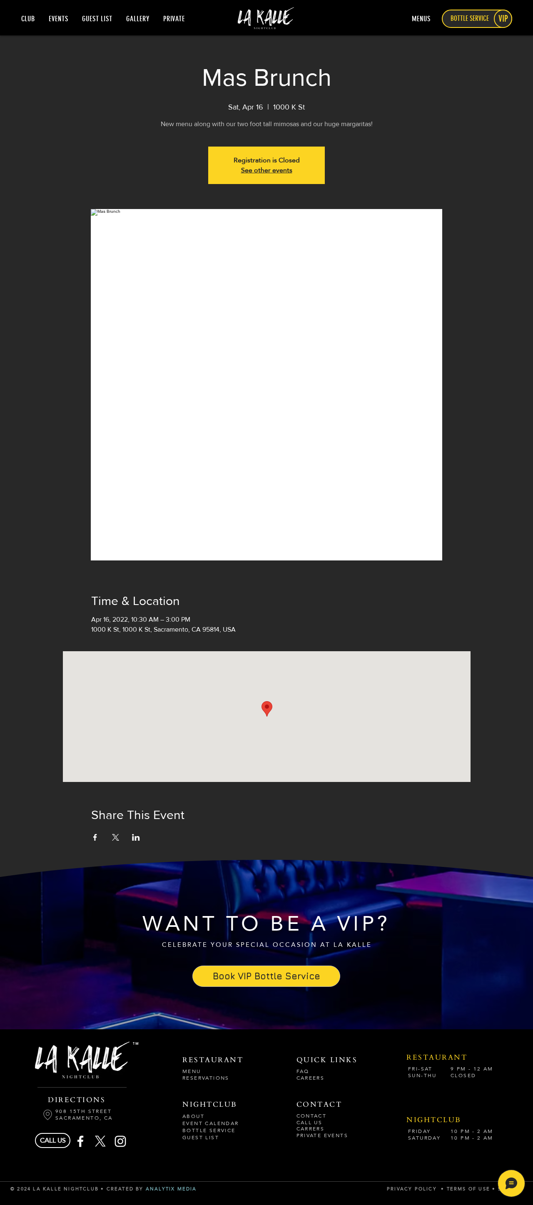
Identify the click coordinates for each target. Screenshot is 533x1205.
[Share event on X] (116, 837)
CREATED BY (126, 1189)
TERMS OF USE (470, 1189)
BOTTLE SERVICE (209, 1130)
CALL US (309, 1122)
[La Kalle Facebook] (80, 1141)
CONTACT (311, 1115)
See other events (266, 170)
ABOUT (193, 1116)
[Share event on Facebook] (95, 837)
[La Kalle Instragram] (120, 1141)
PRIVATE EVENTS (322, 1135)
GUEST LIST (200, 1137)
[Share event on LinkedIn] (136, 837)
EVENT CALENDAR (210, 1123)
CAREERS (310, 1078)
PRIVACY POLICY (412, 1189)
